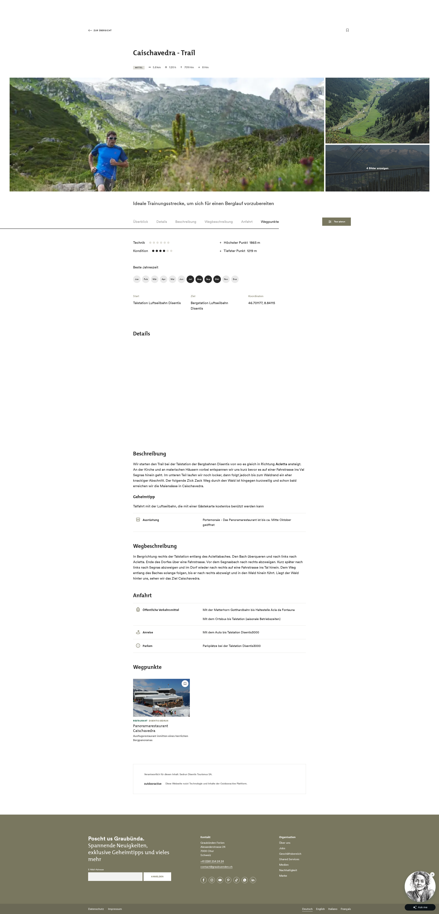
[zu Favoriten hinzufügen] (347, 30)
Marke (283, 875)
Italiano (332, 909)
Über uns (284, 842)
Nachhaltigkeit (288, 870)
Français (346, 909)
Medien (284, 864)
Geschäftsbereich (290, 853)
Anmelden (157, 876)
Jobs (282, 848)
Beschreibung (185, 221)
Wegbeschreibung (219, 221)
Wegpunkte (270, 221)
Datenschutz (96, 909)
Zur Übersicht (102, 30)
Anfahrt (247, 221)
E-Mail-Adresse (96, 869)
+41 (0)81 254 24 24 (212, 861)
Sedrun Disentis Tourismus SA (196, 774)
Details (161, 221)
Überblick (140, 221)
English (320, 909)
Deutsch (307, 909)
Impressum (115, 909)
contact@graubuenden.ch (216, 866)
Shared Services (289, 859)
